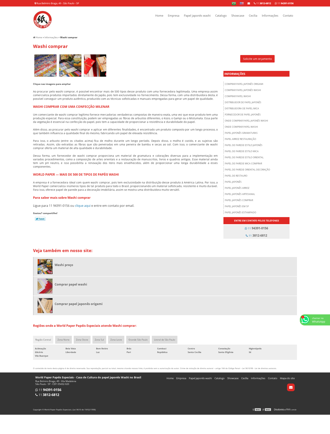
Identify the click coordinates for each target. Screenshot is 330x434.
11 (285, 3)
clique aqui (83, 206)
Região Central (43, 339)
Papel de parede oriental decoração (247, 169)
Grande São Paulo (138, 339)
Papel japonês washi (197, 15)
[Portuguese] (234, 3)
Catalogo (221, 15)
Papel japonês (233, 181)
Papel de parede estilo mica (242, 151)
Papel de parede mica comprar (243, 163)
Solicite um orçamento (257, 59)
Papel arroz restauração (240, 139)
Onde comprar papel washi (241, 126)
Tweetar (40, 219)
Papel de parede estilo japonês (243, 145)
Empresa (173, 15)
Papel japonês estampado (240, 212)
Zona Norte (63, 339)
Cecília (253, 15)
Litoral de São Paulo (164, 339)
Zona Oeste (82, 339)
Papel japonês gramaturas (241, 133)
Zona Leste (116, 339)
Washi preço (64, 265)
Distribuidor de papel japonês (243, 102)
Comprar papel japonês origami (244, 84)
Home (159, 15)
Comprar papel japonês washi (243, 90)
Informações (270, 15)
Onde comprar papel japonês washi (246, 120)
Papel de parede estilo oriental (244, 157)
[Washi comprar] (45, 65)
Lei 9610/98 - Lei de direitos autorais (259, 368)
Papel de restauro (236, 175)
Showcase (237, 15)
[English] (242, 3)
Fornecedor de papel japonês (243, 114)
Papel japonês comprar (239, 200)
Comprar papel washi (238, 96)
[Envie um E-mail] (248, 3)
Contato (288, 15)
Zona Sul (99, 339)
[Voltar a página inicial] (42, 19)
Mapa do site (287, 378)
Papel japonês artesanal (240, 194)
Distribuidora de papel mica (242, 108)
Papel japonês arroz (237, 188)
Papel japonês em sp (237, 206)
